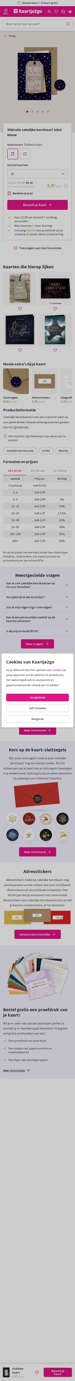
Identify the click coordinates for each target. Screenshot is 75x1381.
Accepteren (37, 697)
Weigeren (37, 719)
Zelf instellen (37, 708)
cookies (57, 670)
